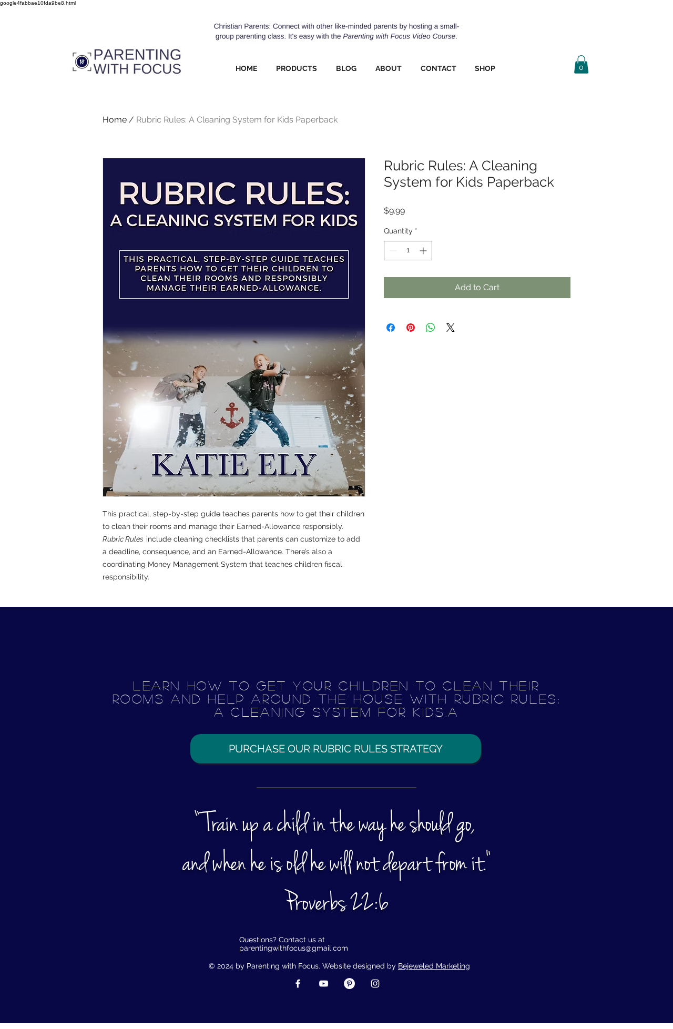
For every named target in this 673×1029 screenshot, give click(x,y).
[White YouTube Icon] (323, 983)
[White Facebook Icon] (297, 983)
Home (115, 120)
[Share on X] (450, 327)
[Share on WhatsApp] (430, 327)
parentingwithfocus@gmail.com (293, 948)
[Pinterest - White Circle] (349, 983)
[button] (297, 68)
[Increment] (424, 250)
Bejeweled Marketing (434, 966)
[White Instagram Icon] (375, 983)
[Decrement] (392, 250)
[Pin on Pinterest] (410, 327)
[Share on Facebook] (390, 327)
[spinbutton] (408, 250)
